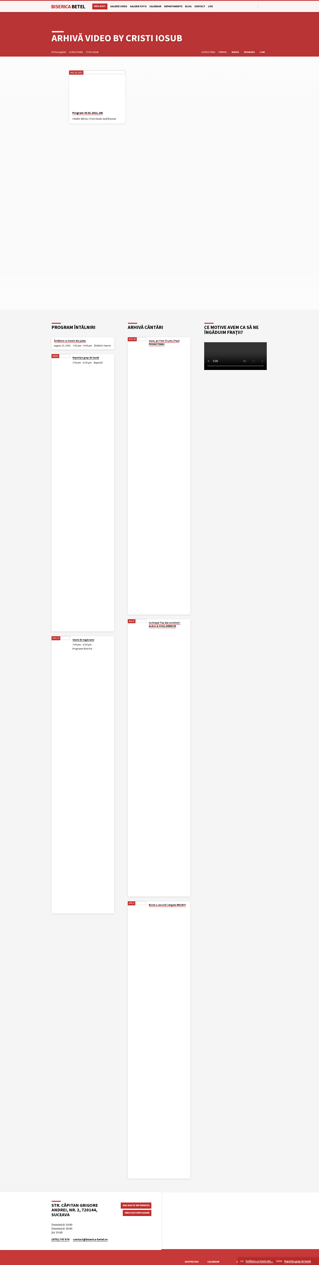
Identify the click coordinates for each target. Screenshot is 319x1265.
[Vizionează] (119, 118)
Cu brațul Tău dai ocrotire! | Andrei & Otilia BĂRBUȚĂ (164, 624)
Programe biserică (82, 648)
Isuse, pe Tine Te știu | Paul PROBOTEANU (164, 342)
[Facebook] (261, 6)
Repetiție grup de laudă (86, 357)
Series (235, 52)
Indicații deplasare (137, 1212)
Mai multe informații (136, 1205)
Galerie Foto (138, 6)
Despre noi (192, 1261)
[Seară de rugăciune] (61, 775)
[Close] (315, 1261)
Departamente (173, 6)
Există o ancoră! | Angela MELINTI (167, 905)
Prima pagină (59, 52)
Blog (188, 6)
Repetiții (98, 362)
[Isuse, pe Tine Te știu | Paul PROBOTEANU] (137, 476)
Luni (262, 52)
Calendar (155, 6)
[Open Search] (254, 6)
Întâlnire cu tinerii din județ (70, 340)
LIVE (210, 6)
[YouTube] (265, 6)
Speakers (249, 52)
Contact (199, 6)
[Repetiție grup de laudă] (61, 492)
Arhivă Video (76, 52)
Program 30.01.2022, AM (87, 113)
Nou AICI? (100, 6)
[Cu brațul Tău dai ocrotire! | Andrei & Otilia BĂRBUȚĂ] (137, 758)
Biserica (68, 6)
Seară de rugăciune (83, 639)
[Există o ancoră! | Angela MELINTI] (137, 1040)
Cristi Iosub (92, 52)
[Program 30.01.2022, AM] (97, 89)
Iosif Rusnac (109, 118)
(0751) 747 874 (60, 1239)
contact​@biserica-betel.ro (90, 1239)
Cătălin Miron (80, 118)
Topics (222, 52)
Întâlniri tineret (102, 345)
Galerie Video (118, 6)
